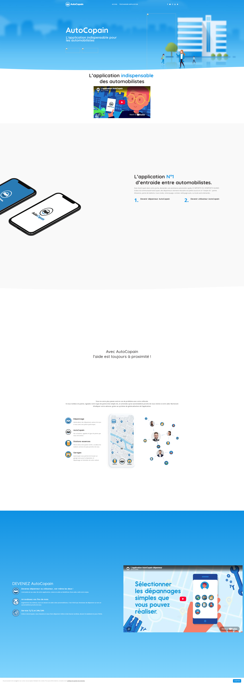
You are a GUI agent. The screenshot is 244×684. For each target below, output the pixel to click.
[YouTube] (175, 4)
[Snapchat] (177, 4)
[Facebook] (168, 4)
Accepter (237, 681)
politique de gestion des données (76, 681)
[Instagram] (172, 4)
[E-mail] (170, 4)
